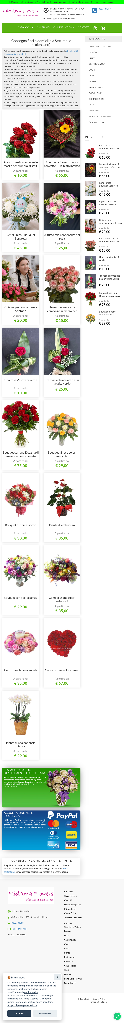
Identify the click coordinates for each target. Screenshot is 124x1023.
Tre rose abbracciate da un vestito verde (62, 381)
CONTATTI (84, 27)
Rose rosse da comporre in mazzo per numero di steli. (20, 164)
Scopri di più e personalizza (22, 1005)
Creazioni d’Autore (100, 46)
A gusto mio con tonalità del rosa (62, 236)
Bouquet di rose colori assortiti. (62, 454)
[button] (94, 28)
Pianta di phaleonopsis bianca (20, 744)
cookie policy (31, 992)
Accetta (19, 1013)
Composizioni (96, 99)
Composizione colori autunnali (62, 599)
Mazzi (92, 58)
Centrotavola (97, 64)
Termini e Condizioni (98, 1002)
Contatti (68, 900)
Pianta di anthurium (62, 525)
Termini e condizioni (73, 917)
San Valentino (97, 122)
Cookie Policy (99, 999)
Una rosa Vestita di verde (20, 380)
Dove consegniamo (72, 904)
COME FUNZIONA (63, 27)
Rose (92, 75)
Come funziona (71, 896)
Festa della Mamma (100, 116)
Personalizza (45, 1013)
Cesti (92, 104)
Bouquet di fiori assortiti (20, 525)
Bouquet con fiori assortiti (21, 597)
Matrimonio (96, 87)
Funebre (94, 110)
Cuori (92, 70)
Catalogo (25, 27)
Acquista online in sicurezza (18, 814)
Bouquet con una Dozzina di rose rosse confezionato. (21, 454)
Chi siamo (68, 891)
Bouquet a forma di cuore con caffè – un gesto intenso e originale (62, 165)
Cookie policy (70, 913)
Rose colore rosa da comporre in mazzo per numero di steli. (62, 310)
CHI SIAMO (43, 27)
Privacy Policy (84, 999)
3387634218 (105, 9)
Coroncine (95, 93)
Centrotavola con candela (20, 670)
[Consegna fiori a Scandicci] (20, 12)
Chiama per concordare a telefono (20, 309)
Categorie (97, 38)
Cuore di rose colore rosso (62, 670)
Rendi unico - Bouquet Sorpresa (20, 236)
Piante (92, 81)
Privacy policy (70, 909)
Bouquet (94, 52)
